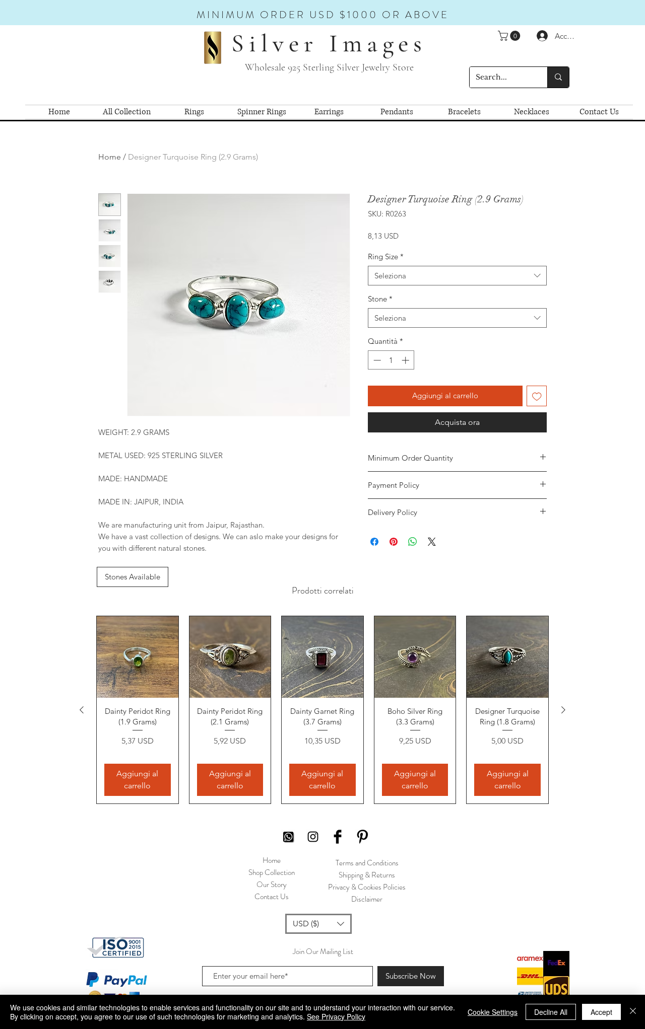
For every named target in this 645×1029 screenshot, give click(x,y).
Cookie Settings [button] (493, 1012)
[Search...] (558, 77)
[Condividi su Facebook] (374, 542)
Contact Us (271, 896)
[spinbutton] (391, 360)
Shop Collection (271, 872)
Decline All (550, 1012)
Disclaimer (366, 899)
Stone (380, 299)
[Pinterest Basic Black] (362, 837)
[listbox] (318, 924)
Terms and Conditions (367, 862)
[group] (322, 709)
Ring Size (386, 256)
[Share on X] (432, 542)
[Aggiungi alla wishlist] (537, 396)
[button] (510, 36)
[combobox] (457, 275)
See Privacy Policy (336, 1016)
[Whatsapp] (288, 837)
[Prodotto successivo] (563, 710)
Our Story (271, 884)
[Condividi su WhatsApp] (413, 542)
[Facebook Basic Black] (338, 837)
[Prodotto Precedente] (82, 710)
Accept (601, 1012)
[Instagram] (313, 837)
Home (109, 157)
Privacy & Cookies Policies (367, 887)
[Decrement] (376, 360)
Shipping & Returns (367, 874)
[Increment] (406, 360)
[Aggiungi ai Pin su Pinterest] (394, 542)
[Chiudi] (633, 1012)
